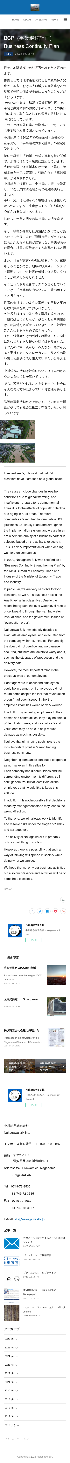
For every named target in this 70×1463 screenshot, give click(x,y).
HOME (15, 19)
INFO (8, 53)
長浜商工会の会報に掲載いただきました (28, 1030)
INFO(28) (8, 889)
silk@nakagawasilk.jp (29, 1219)
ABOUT (27, 19)
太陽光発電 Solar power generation (29, 999)
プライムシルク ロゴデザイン (39, 1272)
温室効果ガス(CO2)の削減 (20, 968)
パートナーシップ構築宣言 (37, 1255)
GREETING (41, 19)
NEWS (54, 19)
